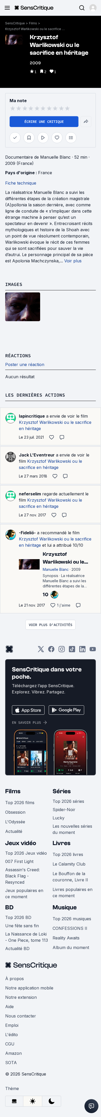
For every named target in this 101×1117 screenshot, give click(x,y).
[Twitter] (41, 651)
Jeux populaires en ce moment (24, 893)
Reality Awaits (66, 937)
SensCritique (15, 23)
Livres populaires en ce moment (72, 892)
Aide (9, 1006)
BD (9, 907)
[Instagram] (62, 651)
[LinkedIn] (82, 651)
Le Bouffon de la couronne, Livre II (70, 876)
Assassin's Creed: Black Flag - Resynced (22, 876)
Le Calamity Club (69, 864)
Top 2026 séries (68, 801)
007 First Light (19, 861)
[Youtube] (93, 651)
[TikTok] (72, 651)
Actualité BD (17, 948)
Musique (65, 907)
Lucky (58, 817)
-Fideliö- (27, 532)
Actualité (13, 831)
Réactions (18, 356)
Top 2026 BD (18, 917)
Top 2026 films (19, 802)
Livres (61, 843)
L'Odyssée (15, 821)
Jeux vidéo (20, 843)
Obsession (15, 812)
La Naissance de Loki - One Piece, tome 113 (26, 937)
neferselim (30, 493)
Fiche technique (20, 183)
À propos (14, 978)
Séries (62, 791)
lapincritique (32, 416)
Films (33, 23)
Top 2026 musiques (72, 918)
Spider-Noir (64, 809)
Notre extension (21, 997)
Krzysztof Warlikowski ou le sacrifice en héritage (35, 29)
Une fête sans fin (22, 925)
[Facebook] (51, 651)
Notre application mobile (29, 987)
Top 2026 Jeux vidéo (26, 853)
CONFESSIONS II (70, 928)
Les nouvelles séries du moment (72, 829)
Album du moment (71, 947)
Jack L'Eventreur (37, 455)
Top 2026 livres (68, 854)
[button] (93, 8)
